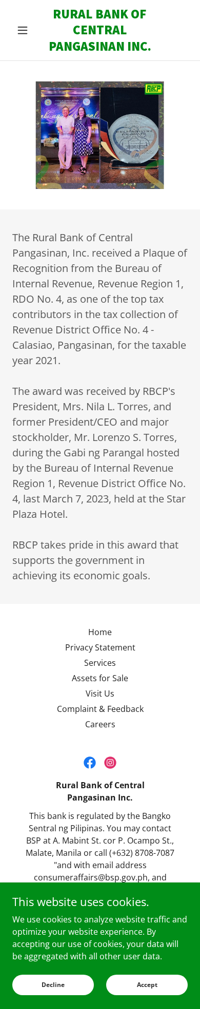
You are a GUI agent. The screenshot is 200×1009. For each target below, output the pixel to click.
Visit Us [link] (100, 693)
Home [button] (100, 632)
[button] (25, 30)
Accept (147, 984)
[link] (99, 30)
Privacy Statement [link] (100, 647)
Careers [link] (100, 724)
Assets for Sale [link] (100, 678)
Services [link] (100, 662)
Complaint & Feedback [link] (100, 708)
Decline (53, 984)
